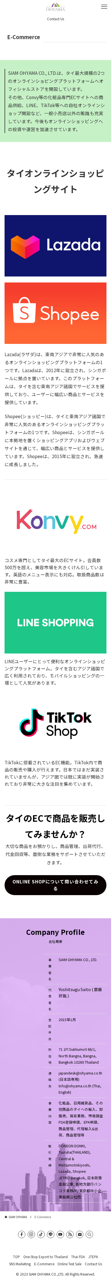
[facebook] (21, 1234)
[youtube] (60, 1234)
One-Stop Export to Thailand (45, 1256)
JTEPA (93, 1256)
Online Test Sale (69, 1263)
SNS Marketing (20, 1263)
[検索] (89, 1234)
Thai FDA (78, 1256)
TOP (16, 1256)
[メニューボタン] (104, 7)
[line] (50, 1234)
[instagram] (31, 1234)
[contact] (79, 1234)
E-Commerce (44, 1263)
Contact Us (93, 1263)
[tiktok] (41, 1234)
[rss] (70, 1234)
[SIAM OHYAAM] (55, 7)
